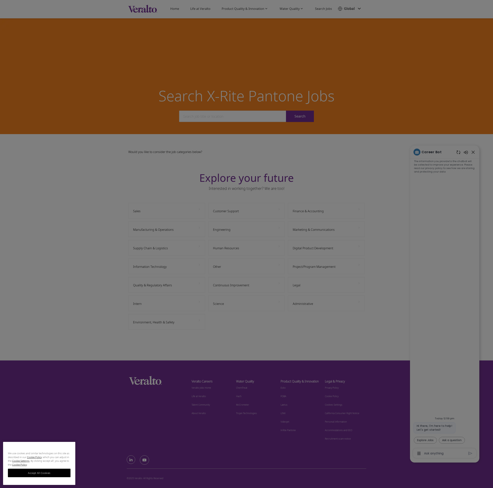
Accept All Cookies (39, 473)
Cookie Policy (34, 457)
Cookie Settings (20, 461)
